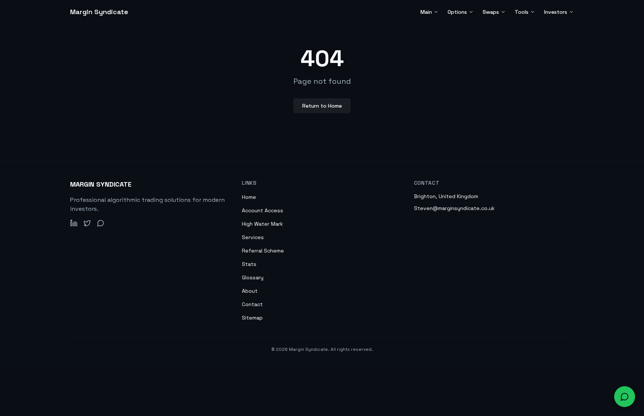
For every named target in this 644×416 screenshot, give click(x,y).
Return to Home (322, 105)
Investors (555, 12)
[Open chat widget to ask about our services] (624, 396)
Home (249, 197)
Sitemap (252, 317)
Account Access (262, 210)
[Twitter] (87, 223)
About (250, 291)
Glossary (252, 277)
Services (253, 237)
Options (457, 12)
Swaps (491, 12)
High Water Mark (262, 223)
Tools (521, 12)
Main (426, 12)
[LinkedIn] (74, 223)
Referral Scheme (263, 250)
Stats (249, 264)
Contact (252, 304)
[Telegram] (100, 223)
